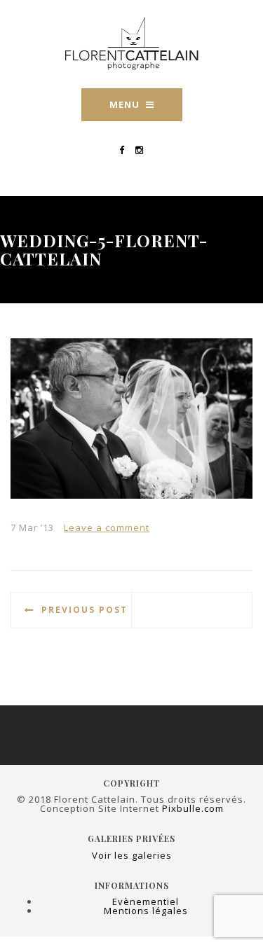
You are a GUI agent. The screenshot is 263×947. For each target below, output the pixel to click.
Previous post (84, 610)
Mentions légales (146, 910)
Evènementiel (145, 901)
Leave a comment (106, 527)
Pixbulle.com (193, 808)
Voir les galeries (132, 855)
